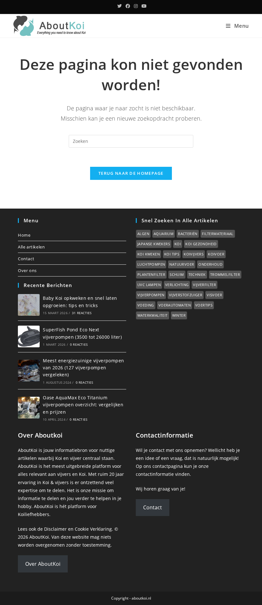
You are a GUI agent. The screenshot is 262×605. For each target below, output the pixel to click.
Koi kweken (148, 254)
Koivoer (216, 254)
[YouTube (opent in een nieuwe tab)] (143, 6)
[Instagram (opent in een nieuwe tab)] (136, 6)
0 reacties (79, 344)
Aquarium (163, 233)
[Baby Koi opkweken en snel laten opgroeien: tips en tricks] (29, 305)
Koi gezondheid (201, 243)
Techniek (197, 274)
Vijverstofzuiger (185, 294)
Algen (143, 233)
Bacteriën (187, 233)
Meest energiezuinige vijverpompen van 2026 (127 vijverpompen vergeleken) (83, 368)
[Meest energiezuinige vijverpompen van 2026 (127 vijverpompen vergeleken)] (29, 370)
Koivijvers (194, 254)
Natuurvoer (181, 264)
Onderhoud (210, 264)
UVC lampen (149, 284)
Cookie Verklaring (93, 529)
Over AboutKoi (42, 563)
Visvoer (214, 294)
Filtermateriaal (218, 233)
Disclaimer (55, 529)
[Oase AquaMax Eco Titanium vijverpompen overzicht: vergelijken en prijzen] (29, 407)
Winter (179, 315)
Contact (26, 259)
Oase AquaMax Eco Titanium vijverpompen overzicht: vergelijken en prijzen (83, 405)
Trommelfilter (225, 274)
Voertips (203, 305)
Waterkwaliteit (152, 315)
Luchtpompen (151, 264)
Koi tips (171, 254)
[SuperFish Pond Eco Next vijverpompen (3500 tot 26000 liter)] (29, 336)
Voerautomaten (174, 305)
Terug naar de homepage (131, 173)
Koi (177, 243)
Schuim (177, 274)
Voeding (145, 305)
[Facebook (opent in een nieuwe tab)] (128, 6)
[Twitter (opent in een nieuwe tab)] (119, 6)
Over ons (27, 270)
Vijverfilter (204, 284)
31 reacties (81, 313)
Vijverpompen (151, 294)
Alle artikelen (31, 247)
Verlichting (177, 284)
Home (24, 235)
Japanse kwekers (153, 243)
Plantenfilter (151, 274)
